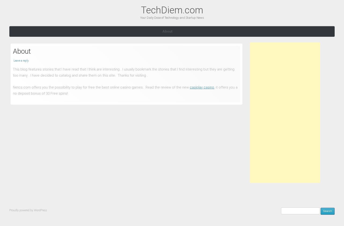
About (167, 31)
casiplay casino (202, 87)
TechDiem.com (172, 10)
